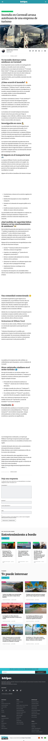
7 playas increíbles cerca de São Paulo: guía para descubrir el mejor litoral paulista (12, 596)
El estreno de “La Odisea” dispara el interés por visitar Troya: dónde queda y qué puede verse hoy (8, 554)
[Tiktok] (21, 690)
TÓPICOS (3, 716)
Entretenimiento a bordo (7, 11)
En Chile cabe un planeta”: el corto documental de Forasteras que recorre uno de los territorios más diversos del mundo (39, 555)
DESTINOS (3, 699)
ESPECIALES (34, 699)
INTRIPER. (10, 693)
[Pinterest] (17, 690)
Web (2, 510)
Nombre (3, 500)
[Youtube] (13, 690)
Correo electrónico (5, 505)
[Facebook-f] (2, 690)
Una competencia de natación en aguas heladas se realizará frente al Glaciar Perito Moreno (23, 554)
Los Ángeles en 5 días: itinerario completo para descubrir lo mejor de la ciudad (12, 617)
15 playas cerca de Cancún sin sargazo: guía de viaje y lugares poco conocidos (35, 595)
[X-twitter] (10, 690)
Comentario (4, 485)
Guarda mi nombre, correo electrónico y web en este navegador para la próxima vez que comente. (15, 517)
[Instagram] (6, 690)
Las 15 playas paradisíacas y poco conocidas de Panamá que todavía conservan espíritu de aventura (34, 617)
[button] (2, 2)
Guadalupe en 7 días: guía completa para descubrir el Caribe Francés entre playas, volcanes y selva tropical (35, 639)
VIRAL (17, 699)
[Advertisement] (16, 184)
